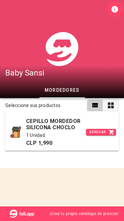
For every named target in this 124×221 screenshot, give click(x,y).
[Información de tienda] (115, 9)
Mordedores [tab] (62, 90)
